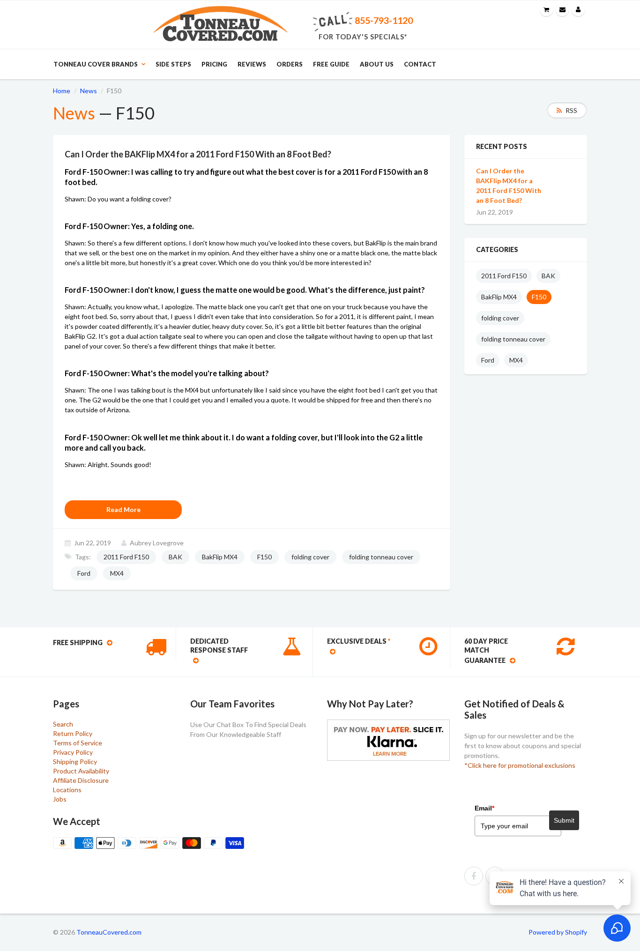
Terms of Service (77, 743)
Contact (420, 64)
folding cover (310, 557)
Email (484, 808)
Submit (564, 820)
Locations (67, 790)
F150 (264, 557)
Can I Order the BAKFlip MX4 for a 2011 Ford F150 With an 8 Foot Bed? (508, 185)
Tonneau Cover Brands (95, 64)
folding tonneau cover (381, 557)
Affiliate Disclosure (81, 780)
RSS (571, 110)
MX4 (117, 573)
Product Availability (81, 771)
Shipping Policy (75, 761)
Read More (123, 509)
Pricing (214, 64)
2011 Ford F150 (126, 557)
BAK (175, 557)
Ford (83, 573)
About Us (377, 64)
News (88, 91)
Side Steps (173, 64)
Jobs (60, 799)
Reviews (252, 64)
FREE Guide (331, 64)
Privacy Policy (73, 752)
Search (63, 724)
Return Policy (72, 733)
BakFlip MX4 (220, 557)
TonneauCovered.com (108, 932)
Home (61, 91)
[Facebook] (473, 876)
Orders (289, 64)
